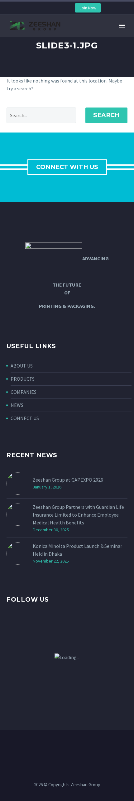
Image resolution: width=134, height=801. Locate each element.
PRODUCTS (23, 379)
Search (106, 115)
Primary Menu (121, 25)
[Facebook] (31, 8)
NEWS (17, 405)
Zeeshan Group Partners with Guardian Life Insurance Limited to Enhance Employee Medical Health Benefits (78, 515)
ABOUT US (22, 366)
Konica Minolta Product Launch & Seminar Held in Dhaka (77, 550)
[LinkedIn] (40, 8)
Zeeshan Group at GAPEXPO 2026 (68, 480)
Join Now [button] (87, 8)
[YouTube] (50, 8)
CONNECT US (25, 418)
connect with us (67, 167)
